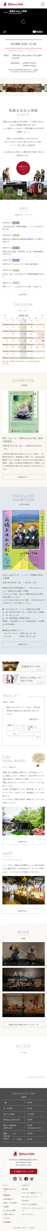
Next (42, 88)
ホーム (6, 1185)
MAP (35, 70)
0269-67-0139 (25, 1162)
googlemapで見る (35, 1077)
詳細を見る (22, 477)
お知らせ (26, 1185)
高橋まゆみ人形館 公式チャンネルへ (22, 1025)
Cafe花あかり (9, 1199)
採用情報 (7, 1222)
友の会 (25, 1189)
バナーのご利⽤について (32, 1193)
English (25, 1201)
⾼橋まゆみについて (10, 1190)
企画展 (6, 1207)
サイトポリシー (28, 1214)
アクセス (7, 1218)
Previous (4, 88)
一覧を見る (22, 294)
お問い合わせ (9, 1214)
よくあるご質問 (9, 1210)
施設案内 (7, 1195)
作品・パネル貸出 (10, 1203)
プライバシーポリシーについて (33, 1209)
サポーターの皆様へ (30, 1204)
